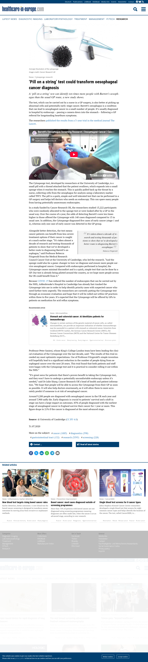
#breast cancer (123, 521)
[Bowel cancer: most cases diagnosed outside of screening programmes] (74, 483)
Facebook (76, 536)
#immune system (110, 340)
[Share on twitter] (36, 453)
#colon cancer (61, 340)
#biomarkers (107, 521)
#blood (115, 521)
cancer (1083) (60, 433)
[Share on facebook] (31, 453)
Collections (41, 536)
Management (97, 19)
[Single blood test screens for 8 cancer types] (122, 483)
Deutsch (68, 2)
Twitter (74, 538)
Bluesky (75, 541)
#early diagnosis (83, 340)
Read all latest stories (89, 444)
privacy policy (19, 658)
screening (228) (91, 437)
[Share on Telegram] (52, 453)
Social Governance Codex (109, 546)
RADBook (96, 2)
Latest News (9, 19)
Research (122, 19)
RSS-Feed (76, 546)
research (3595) (71, 437)
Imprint (102, 551)
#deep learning (72, 340)
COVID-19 (43, 280)
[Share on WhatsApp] (47, 453)
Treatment (80, 19)
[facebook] (137, 2)
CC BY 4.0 (72, 419)
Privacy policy (104, 548)
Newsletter (122, 2)
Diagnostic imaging (31, 19)
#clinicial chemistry (20, 521)
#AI (54, 340)
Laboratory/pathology (58, 19)
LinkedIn (75, 543)
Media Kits (105, 2)
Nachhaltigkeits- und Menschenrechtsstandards (118, 543)
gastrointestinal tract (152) (46, 437)
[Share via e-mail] (58, 453)
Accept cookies (123, 657)
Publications (78, 2)
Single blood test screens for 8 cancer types (120, 502)
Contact (131, 2)
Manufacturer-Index (45, 543)
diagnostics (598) (79, 433)
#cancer (9, 521)
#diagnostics (77, 521)
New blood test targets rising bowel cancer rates (25, 502)
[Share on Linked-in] (42, 453)
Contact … (37, 444)
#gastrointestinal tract (96, 340)
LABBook (87, 2)
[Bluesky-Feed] (140, 2)
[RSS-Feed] (143, 2)
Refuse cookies (108, 657)
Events (113, 2)
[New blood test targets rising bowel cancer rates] (25, 483)
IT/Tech (110, 19)
